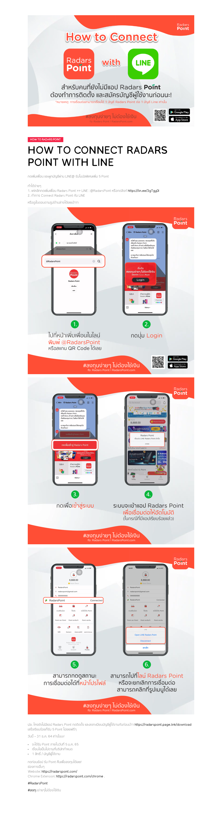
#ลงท (32, 790)
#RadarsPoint (38, 783)
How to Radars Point (45, 139)
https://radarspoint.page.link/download (163, 725)
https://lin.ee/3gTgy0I (143, 191)
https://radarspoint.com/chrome (79, 776)
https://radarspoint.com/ (59, 772)
